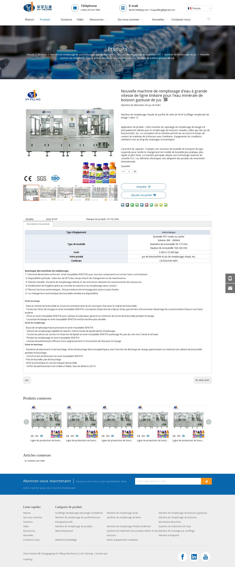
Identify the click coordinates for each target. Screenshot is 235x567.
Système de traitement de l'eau (175, 526)
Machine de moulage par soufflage (177, 530)
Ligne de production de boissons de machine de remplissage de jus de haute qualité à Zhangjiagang (46, 440)
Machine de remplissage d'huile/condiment (129, 526)
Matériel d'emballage (66, 539)
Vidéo (26, 526)
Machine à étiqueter (169, 535)
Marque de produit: (96, 219)
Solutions (28, 521)
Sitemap (89, 553)
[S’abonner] (206, 481)
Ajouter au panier (141, 195)
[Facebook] (182, 556)
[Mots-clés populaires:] (209, 19)
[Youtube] (205, 556)
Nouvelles (28, 535)
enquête (141, 186)
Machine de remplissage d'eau (122, 512)
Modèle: (30, 219)
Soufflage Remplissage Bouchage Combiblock (79, 512)
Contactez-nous (31, 539)
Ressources (29, 530)
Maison (27, 512)
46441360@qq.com (139, 9)
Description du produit (38, 223)
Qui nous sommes (32, 517)
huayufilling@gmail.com (163, 9)
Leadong (27, 559)
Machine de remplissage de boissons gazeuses (183, 512)
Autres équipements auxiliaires (122, 539)
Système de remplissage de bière (124, 517)
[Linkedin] (194, 556)
